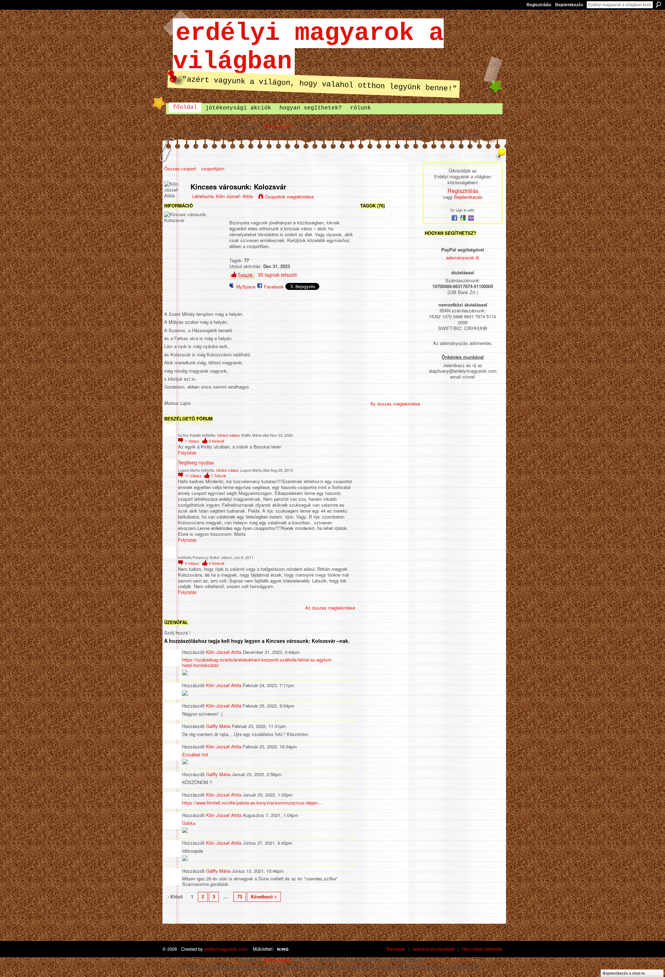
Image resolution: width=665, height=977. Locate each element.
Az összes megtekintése (330, 607)
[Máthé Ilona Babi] (390, 244)
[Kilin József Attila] (371, 391)
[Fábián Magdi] (408, 299)
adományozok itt (462, 257)
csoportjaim (212, 168)
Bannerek (396, 948)
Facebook (274, 286)
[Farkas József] (408, 263)
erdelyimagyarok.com (225, 948)
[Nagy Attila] (390, 373)
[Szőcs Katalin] (408, 244)
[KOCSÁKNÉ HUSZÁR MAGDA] (390, 318)
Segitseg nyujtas (196, 462)
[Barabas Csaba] (371, 373)
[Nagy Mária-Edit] (371, 336)
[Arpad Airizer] (390, 336)
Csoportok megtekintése (289, 196)
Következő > (264, 896)
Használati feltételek (482, 948)
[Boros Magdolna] (408, 355)
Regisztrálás (538, 4)
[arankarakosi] (408, 373)
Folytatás (187, 453)
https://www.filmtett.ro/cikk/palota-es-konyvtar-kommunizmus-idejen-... (252, 802)
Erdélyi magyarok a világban (308, 47)
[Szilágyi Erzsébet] (390, 226)
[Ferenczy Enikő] (371, 263)
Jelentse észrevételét (433, 948)
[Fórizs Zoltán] (371, 318)
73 (239, 896)
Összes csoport (180, 168)
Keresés (658, 4)
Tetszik (245, 275)
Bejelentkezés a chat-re (624, 973)
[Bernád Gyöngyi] (390, 391)
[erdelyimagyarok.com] (390, 263)
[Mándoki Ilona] (390, 299)
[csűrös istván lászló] (390, 355)
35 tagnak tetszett (277, 274)
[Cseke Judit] (371, 299)
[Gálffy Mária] (408, 226)
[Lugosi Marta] (371, 226)
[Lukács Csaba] (371, 281)
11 (193, 475)
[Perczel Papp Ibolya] (408, 281)
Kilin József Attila (223, 652)
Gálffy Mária (218, 726)
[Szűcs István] (371, 355)
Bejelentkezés (569, 4)
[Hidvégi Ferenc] (408, 391)
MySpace (245, 286)
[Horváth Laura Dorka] (390, 281)
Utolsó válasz (228, 435)
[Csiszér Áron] (408, 318)
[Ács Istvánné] (408, 336)
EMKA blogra (277, 126)
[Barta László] (371, 244)
